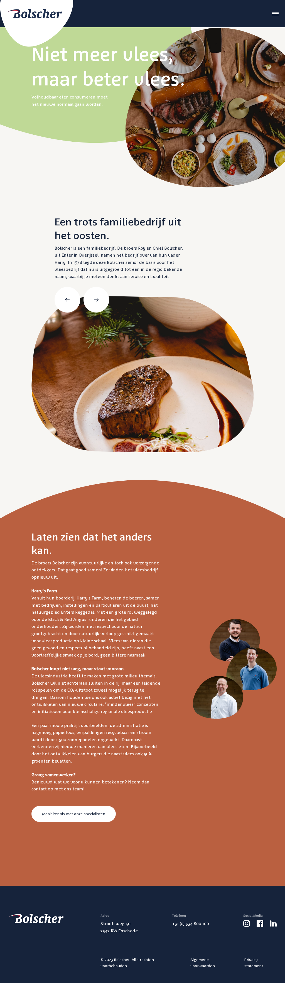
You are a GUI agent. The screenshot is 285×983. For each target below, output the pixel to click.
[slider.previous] (67, 300)
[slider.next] (96, 300)
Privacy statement (253, 962)
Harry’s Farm (89, 598)
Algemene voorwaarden (202, 962)
